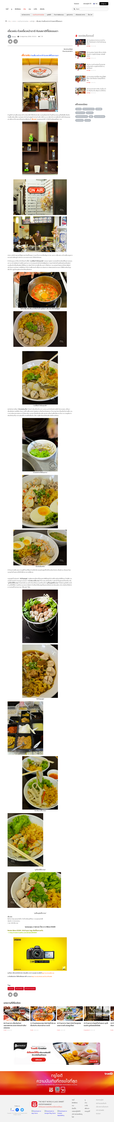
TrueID (11, 3)
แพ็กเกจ (87, 1108)
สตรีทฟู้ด (32, 21)
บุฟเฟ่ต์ (49, 15)
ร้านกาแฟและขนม (59, 15)
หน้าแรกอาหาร (26, 15)
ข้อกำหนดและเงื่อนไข (101, 1103)
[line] (12, 1110)
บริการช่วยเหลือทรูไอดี (77, 1115)
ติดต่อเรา (98, 1114)
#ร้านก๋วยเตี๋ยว (19, 989)
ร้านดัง (5, 1030)
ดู (11, 9)
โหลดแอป (76, 4)
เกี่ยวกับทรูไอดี (99, 1100)
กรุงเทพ (78, 109)
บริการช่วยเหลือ (100, 1110)
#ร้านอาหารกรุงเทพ (30, 989)
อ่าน (25, 9)
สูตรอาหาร (70, 15)
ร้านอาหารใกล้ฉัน (99, 117)
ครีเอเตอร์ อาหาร (80, 15)
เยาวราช (87, 120)
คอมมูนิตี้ (87, 1111)
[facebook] (17, 1110)
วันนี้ (7, 9)
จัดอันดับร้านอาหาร (81, 117)
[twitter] (22, 1110)
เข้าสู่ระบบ (103, 4)
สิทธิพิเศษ (18, 9)
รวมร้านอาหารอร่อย (38, 15)
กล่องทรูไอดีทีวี (76, 1111)
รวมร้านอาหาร (80, 113)
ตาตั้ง (35, 9)
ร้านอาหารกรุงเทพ (88, 109)
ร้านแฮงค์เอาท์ (87, 1030)
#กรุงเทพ (11, 989)
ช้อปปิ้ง (74, 1108)
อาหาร (14, 21)
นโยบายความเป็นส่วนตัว (102, 1107)
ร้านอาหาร (90, 113)
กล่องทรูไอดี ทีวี (87, 4)
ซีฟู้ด (91, 117)
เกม (30, 9)
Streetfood (79, 120)
